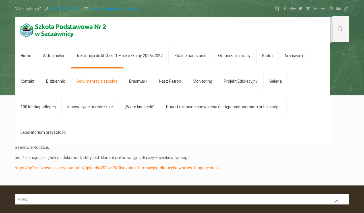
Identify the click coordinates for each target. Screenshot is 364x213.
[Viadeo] (346, 8)
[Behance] (339, 8)
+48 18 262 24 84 (65, 8)
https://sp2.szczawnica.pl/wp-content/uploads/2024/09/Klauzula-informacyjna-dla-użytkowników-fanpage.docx (116, 168)
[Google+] (292, 8)
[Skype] (277, 8)
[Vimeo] (308, 8)
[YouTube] (315, 8)
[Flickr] (323, 8)
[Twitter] (300, 8)
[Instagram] (331, 8)
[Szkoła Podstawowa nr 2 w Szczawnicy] (63, 30)
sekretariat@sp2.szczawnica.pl (118, 8)
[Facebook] (285, 8)
